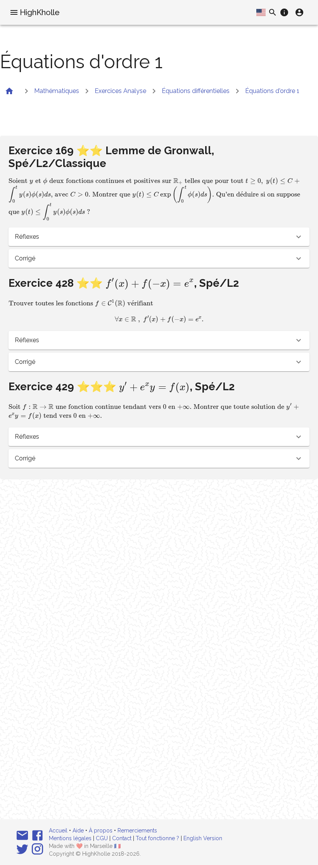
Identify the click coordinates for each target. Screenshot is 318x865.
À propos (100, 830)
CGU (102, 838)
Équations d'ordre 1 (272, 91)
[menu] (14, 12)
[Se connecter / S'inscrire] (299, 12)
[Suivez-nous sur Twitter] (22, 849)
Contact (121, 838)
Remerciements (137, 830)
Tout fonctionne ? (157, 838)
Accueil (58, 830)
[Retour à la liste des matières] (9, 91)
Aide (78, 830)
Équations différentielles (196, 91)
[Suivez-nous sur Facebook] (37, 835)
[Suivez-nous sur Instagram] (37, 849)
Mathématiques (56, 91)
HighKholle (40, 12)
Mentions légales (70, 838)
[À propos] (284, 12)
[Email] (22, 835)
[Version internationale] (261, 12)
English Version (202, 838)
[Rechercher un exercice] (272, 12)
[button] (159, 236)
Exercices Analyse (120, 91)
